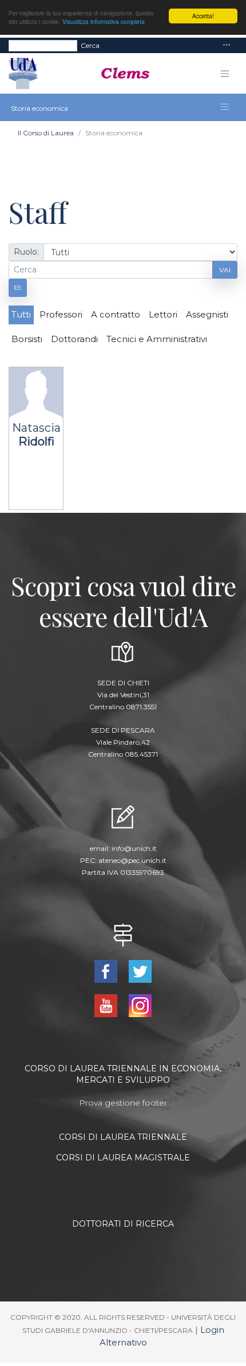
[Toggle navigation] (226, 45)
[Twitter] (140, 970)
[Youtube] (107, 1004)
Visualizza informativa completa (103, 21)
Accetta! (203, 15)
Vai (225, 270)
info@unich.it (134, 848)
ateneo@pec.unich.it (132, 860)
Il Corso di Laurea (46, 132)
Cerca (90, 45)
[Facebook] (107, 970)
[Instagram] (140, 1004)
